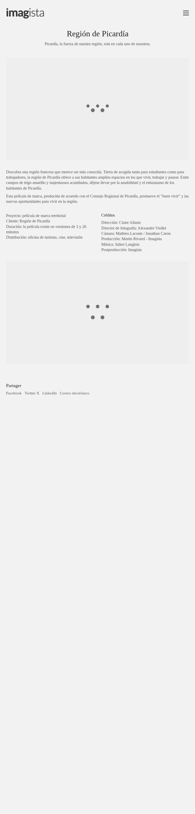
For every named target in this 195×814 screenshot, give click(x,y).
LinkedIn (49, 393)
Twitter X (32, 393)
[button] (186, 13)
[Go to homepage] (25, 13)
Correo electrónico (74, 393)
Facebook (14, 393)
